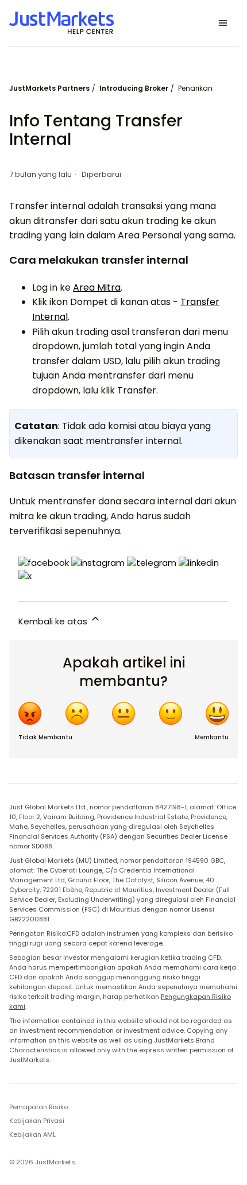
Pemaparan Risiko (38, 1106)
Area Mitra (97, 287)
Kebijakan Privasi (36, 1120)
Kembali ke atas (54, 621)
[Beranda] (61, 22)
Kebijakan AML (32, 1134)
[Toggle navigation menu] (222, 22)
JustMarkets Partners (49, 88)
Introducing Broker (133, 88)
